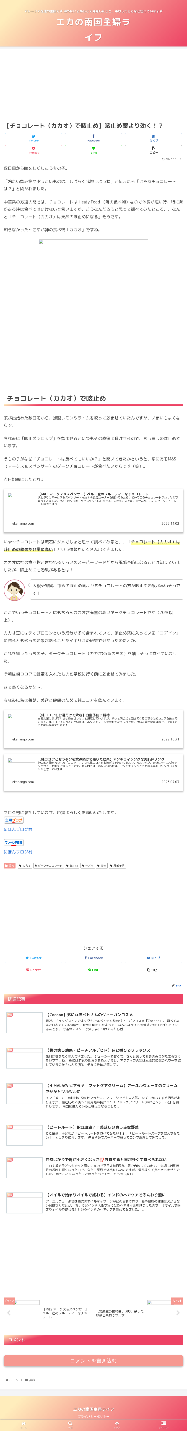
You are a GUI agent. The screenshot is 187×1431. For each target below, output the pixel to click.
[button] (173, 795)
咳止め (74, 866)
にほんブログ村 (18, 829)
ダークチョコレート (50, 866)
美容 (11, 866)
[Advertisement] (93, 84)
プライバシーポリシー (93, 1416)
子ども (89, 866)
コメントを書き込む (93, 1361)
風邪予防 (119, 866)
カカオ (27, 866)
